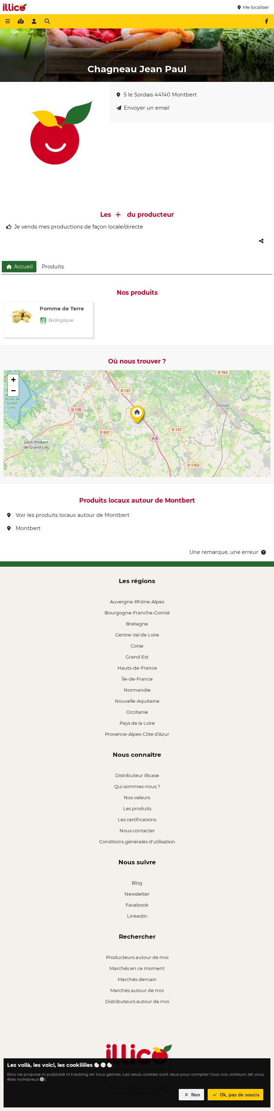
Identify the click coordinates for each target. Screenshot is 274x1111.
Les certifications (137, 819)
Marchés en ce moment (137, 968)
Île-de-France (137, 679)
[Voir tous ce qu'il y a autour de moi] (20, 21)
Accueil (22, 266)
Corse (137, 646)
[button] (137, 416)
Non (195, 1094)
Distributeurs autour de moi (137, 1001)
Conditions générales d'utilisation (137, 841)
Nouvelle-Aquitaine (137, 701)
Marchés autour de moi (137, 990)
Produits (53, 266)
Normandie (137, 690)
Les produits (137, 808)
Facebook (137, 905)
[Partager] (261, 241)
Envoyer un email (146, 108)
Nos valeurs (137, 797)
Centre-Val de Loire (137, 635)
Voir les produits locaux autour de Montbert (72, 515)
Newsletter (137, 894)
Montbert (27, 528)
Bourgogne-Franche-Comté (137, 612)
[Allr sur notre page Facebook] (266, 21)
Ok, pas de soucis (238, 1094)
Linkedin (137, 916)
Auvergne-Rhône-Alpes (137, 601)
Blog (137, 883)
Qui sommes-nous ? (137, 786)
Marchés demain (137, 979)
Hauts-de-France (137, 668)
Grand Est (137, 657)
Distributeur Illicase (137, 775)
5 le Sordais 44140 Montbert (160, 94)
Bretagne (137, 624)
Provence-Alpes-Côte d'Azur (137, 734)
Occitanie (137, 712)
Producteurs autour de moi (137, 957)
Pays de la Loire (137, 723)
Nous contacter (137, 830)
